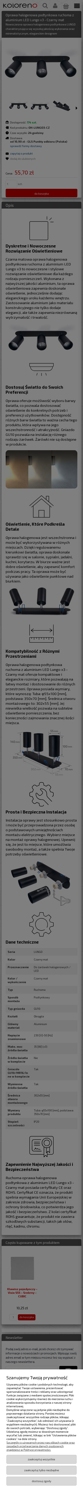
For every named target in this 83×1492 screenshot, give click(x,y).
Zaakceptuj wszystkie (41, 1459)
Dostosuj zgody (41, 1481)
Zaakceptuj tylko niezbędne (41, 1470)
